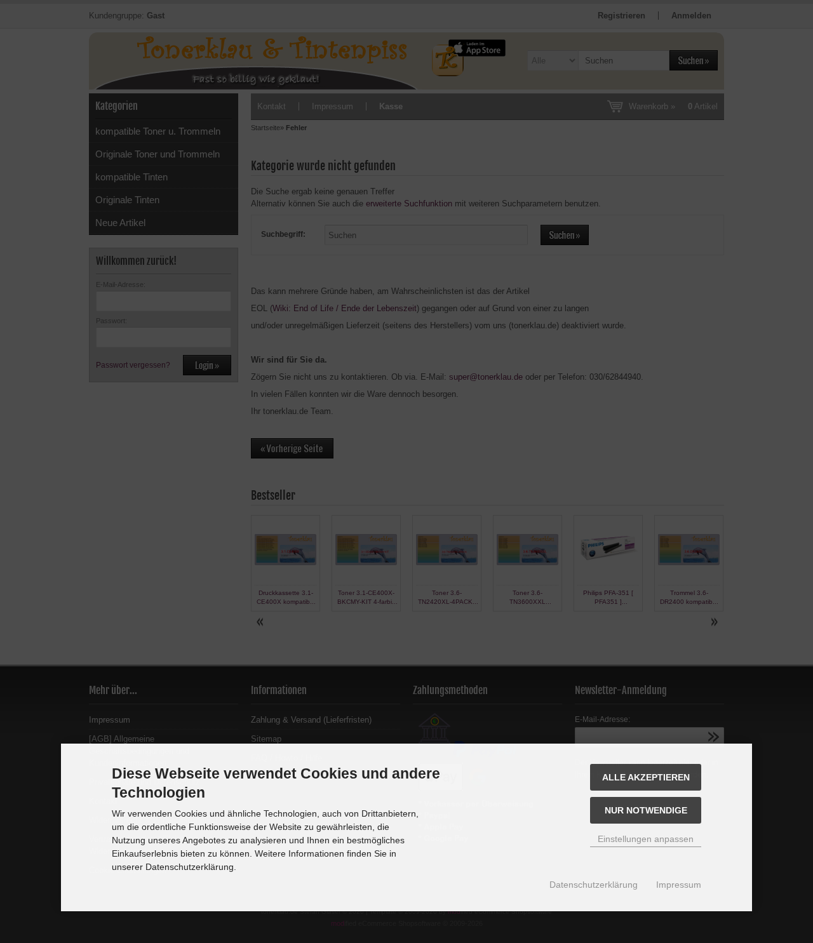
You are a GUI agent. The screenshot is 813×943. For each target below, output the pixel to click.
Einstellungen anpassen (646, 839)
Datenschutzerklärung (593, 884)
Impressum (678, 884)
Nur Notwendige (646, 810)
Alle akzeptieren (646, 777)
